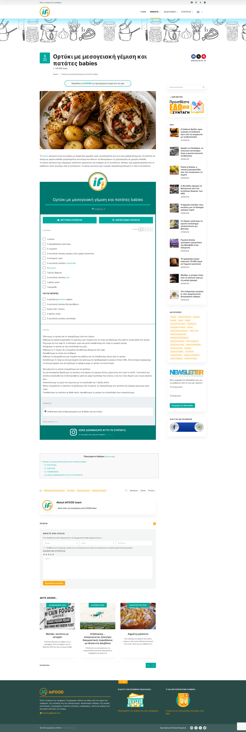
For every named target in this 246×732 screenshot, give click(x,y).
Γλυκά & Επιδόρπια (184, 317)
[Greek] (200, 15)
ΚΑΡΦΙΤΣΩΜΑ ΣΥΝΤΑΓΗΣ (127, 220)
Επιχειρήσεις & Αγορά (178, 327)
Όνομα (47, 543)
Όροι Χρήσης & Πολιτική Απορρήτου (173, 728)
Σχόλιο (48, 559)
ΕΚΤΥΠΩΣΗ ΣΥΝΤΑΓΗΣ (71, 220)
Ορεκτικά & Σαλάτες (177, 341)
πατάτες (62, 299)
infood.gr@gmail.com (51, 713)
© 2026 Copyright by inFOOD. (50, 728)
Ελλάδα (187, 320)
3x (151, 229)
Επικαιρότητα (191, 324)
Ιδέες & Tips (194, 331)
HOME (143, 12)
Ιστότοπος (121, 543)
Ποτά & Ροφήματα (192, 341)
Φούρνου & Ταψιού (99, 491)
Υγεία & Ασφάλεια (176, 358)
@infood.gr (109, 435)
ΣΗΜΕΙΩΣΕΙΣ (51, 472)
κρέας (45, 156)
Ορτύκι (143, 491)
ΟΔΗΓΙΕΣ (49, 468)
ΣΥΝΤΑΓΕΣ (186, 12)
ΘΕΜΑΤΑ (154, 12)
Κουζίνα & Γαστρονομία (178, 334)
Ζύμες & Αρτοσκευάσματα (179, 331)
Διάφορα (173, 320)
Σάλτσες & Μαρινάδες (193, 345)
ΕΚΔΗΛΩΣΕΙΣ (170, 12)
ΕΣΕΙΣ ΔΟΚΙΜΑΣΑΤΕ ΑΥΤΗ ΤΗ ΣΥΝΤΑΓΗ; (63, 475)
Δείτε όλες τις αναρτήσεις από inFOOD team (77, 508)
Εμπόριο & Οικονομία (178, 324)
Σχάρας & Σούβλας (177, 351)
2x (146, 229)
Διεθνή (180, 320)
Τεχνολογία (189, 351)
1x (141, 229)
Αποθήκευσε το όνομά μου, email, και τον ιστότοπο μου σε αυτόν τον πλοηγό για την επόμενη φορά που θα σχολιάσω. (90, 548)
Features (173, 317)
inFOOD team (61, 68)
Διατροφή (196, 317)
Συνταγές (70, 491)
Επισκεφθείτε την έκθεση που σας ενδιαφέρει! (138, 711)
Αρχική (55, 74)
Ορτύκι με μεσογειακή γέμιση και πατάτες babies (63, 462)
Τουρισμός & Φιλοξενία (191, 355)
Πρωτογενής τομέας (177, 345)
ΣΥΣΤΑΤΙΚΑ (50, 465)
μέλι (68, 277)
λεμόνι (53, 268)
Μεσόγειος (134, 491)
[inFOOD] (45, 12)
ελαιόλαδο (71, 263)
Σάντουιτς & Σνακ (176, 348)
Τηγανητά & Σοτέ (83, 491)
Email (83, 543)
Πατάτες (151, 491)
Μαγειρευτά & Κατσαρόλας (54, 491)
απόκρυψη (109, 456)
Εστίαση (190, 327)
